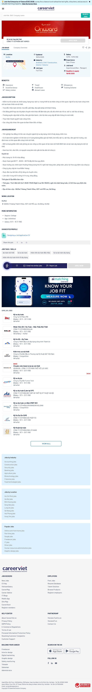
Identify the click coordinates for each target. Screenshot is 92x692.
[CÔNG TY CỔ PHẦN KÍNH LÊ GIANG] (7, 431)
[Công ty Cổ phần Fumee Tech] (7, 382)
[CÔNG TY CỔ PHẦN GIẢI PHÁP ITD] (7, 419)
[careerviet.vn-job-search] (55, 651)
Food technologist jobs (12, 482)
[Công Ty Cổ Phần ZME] (7, 318)
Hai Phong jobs (9, 513)
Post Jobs (51, 581)
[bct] (82, 685)
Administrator (7, 670)
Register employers (55, 593)
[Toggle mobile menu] (3, 8)
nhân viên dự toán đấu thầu (40, 253)
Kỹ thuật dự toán (19, 428)
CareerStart (6, 605)
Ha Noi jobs (8, 499)
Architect (39, 63)
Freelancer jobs (10, 539)
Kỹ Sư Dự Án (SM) (20, 415)
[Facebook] (48, 663)
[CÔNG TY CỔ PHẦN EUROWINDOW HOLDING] (7, 406)
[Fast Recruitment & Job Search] (46, 8)
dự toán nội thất (8, 253)
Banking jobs (9, 470)
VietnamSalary (7, 587)
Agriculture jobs (10, 473)
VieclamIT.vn (52, 621)
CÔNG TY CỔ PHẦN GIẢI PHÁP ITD (24, 418)
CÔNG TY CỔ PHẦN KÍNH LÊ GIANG (25, 430)
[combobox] (41, 15)
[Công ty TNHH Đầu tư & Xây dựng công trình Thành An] (7, 343)
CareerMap (6, 590)
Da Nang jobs (9, 511)
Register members (8, 608)
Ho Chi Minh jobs (10, 496)
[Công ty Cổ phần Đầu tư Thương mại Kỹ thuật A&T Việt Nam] (7, 355)
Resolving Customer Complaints (13, 636)
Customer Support (8, 639)
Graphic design (7, 658)
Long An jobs (9, 508)
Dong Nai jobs (9, 505)
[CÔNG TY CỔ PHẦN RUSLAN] (7, 330)
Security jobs (9, 467)
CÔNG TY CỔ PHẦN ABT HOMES (18, 41)
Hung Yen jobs (9, 516)
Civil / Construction (50, 63)
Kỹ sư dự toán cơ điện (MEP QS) (25, 403)
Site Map (5, 602)
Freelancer (6, 649)
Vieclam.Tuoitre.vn (54, 618)
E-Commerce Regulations (11, 627)
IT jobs (6, 542)
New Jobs (5, 581)
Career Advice (7, 593)
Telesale (5, 664)
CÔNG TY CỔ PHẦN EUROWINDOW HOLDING (28, 405)
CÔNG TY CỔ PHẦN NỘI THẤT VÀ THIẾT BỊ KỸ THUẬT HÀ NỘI (33, 393)
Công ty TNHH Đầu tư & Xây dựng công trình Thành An (31, 342)
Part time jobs (9, 533)
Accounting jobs (10, 462)
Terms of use (6, 630)
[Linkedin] (52, 663)
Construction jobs (10, 465)
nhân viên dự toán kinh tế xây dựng (15, 257)
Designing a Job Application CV (18, 235)
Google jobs (8, 536)
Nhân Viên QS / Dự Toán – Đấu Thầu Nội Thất (30, 327)
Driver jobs (8, 545)
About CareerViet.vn (9, 618)
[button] (89, 2)
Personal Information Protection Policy (16, 633)
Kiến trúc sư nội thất (21, 351)
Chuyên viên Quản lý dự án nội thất (26, 366)
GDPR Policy (6, 624)
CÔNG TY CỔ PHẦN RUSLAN (22, 329)
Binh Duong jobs (10, 502)
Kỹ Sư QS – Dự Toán (20, 339)
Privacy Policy (7, 621)
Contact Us (52, 624)
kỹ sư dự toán (22, 253)
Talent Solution (53, 587)
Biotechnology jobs (11, 476)
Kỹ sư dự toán (18, 314)
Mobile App (6, 599)
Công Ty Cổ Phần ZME (20, 317)
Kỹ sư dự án (17, 378)
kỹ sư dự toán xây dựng (62, 253)
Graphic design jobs (11, 551)
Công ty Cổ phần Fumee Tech (23, 381)
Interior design (7, 652)
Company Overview (20, 48)
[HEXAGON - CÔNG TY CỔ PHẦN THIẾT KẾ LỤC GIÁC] (7, 367)
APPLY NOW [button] (73, 40)
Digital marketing (8, 655)
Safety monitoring (8, 661)
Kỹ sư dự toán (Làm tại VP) (23, 390)
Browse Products (54, 590)
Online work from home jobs (14, 531)
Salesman (5, 667)
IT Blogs (5, 596)
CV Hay (4, 583)
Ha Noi (8, 57)
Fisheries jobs (9, 479)
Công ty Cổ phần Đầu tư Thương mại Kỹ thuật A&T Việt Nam (33, 354)
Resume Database (54, 583)
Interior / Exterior (42, 65)
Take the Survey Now (29, 4)
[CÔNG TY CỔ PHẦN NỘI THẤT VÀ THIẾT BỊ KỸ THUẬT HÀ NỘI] (7, 394)
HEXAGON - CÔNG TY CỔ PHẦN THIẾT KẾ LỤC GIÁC (30, 368)
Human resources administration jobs (17, 548)
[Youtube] (56, 663)
